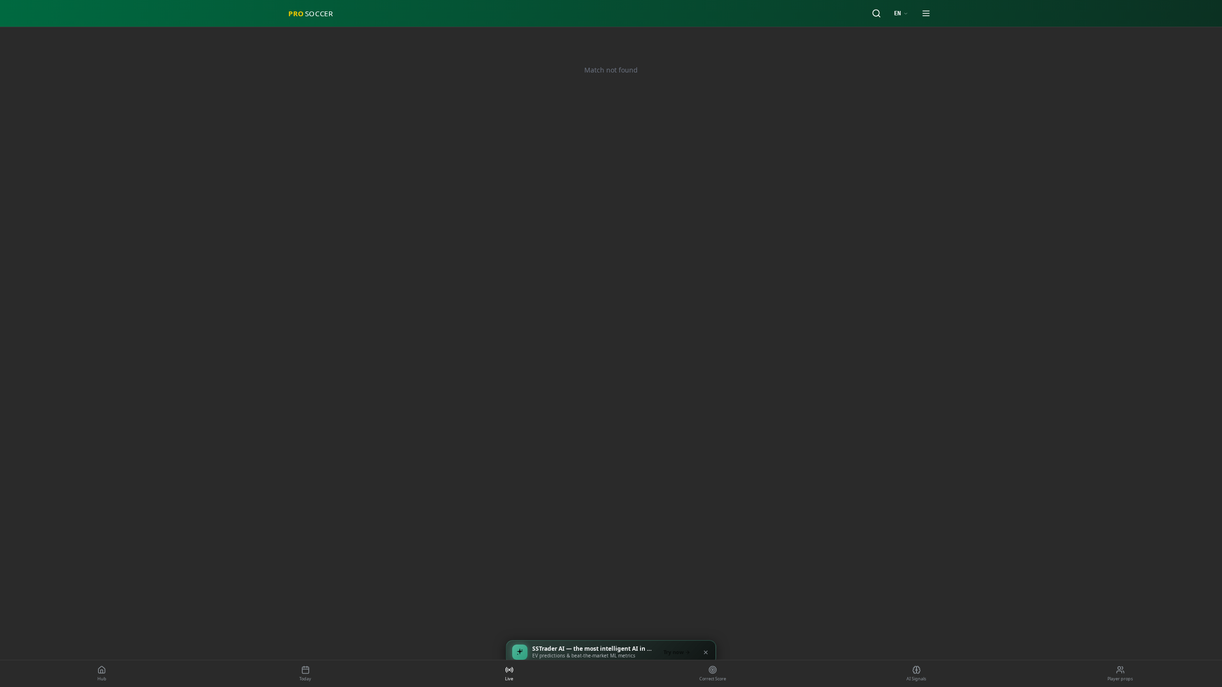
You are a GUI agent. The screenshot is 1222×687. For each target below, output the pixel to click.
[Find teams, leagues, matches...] (876, 13)
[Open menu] (926, 13)
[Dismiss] (705, 652)
